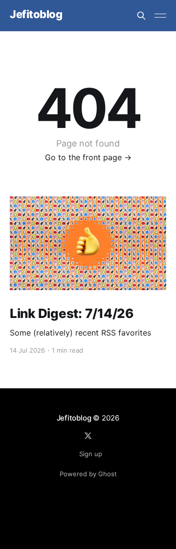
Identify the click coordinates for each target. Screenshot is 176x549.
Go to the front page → (88, 157)
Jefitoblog (36, 14)
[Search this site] (141, 15)
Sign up (90, 454)
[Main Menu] (160, 15)
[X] (88, 436)
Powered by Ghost (88, 474)
